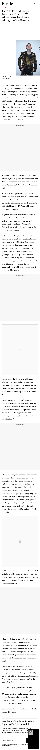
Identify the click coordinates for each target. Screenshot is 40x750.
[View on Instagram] (20, 349)
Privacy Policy (7, 745)
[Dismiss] (36, 731)
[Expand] (30, 731)
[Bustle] (7, 3)
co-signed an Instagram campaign (23, 694)
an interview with (17, 673)
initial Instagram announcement (18, 475)
